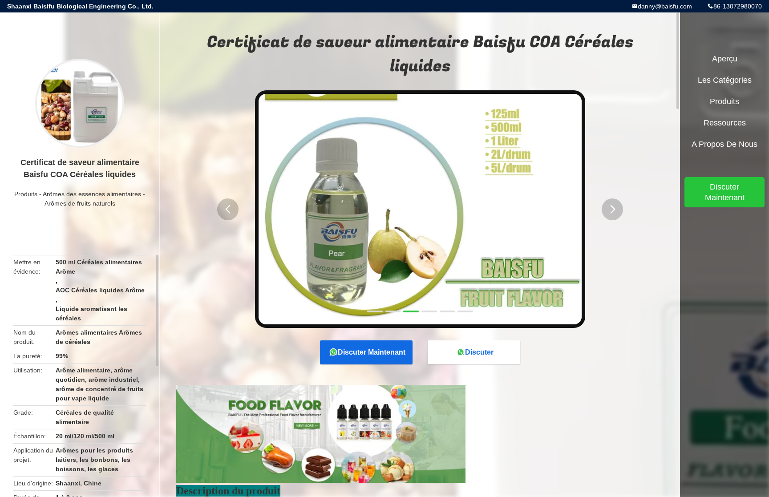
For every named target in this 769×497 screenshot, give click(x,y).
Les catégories (725, 80)
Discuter (479, 352)
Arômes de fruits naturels (80, 203)
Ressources (725, 122)
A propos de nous (724, 144)
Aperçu (724, 58)
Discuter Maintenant (371, 352)
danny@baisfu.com (665, 6)
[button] (228, 209)
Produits (25, 194)
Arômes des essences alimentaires (92, 194)
